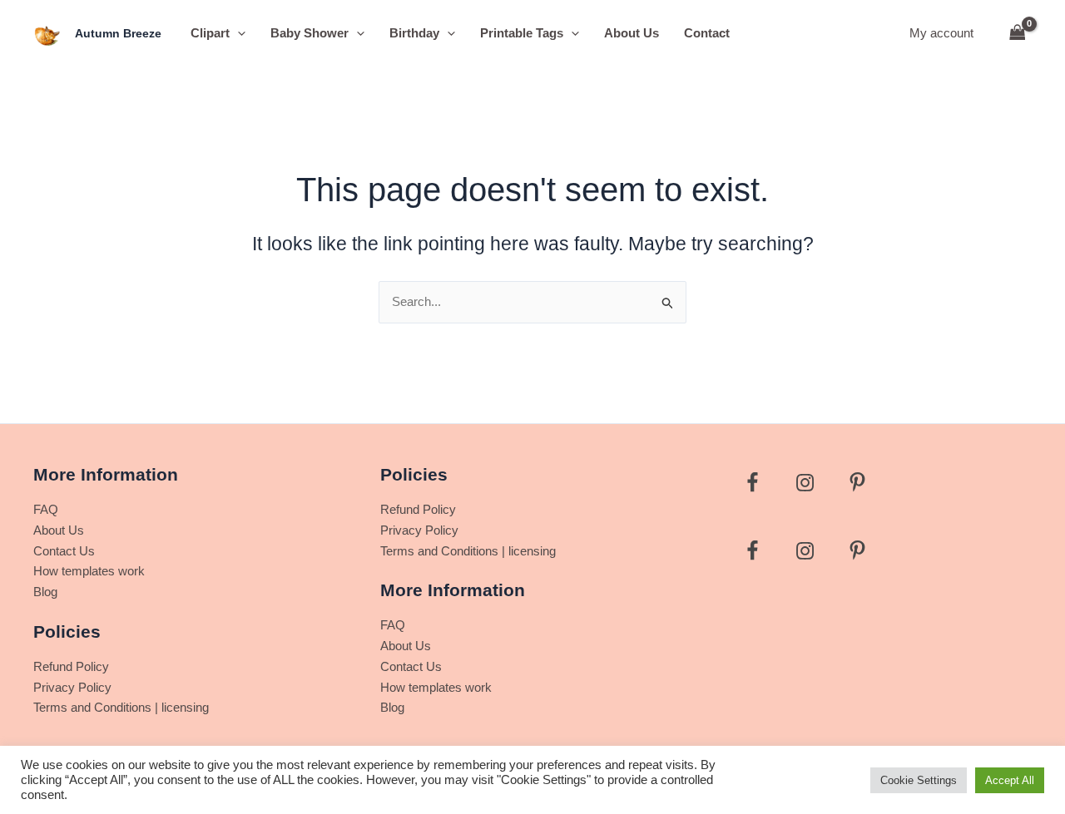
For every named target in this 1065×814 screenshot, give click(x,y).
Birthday (414, 33)
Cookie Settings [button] (918, 780)
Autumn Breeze (118, 33)
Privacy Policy (72, 687)
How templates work (89, 571)
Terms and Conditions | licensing (121, 707)
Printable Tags (521, 33)
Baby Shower (309, 33)
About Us (631, 33)
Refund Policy (71, 666)
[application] (237, 33)
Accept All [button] (1009, 780)
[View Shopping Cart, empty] (1018, 33)
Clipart (210, 33)
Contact (707, 33)
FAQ (45, 509)
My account (941, 33)
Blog (45, 592)
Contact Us (64, 551)
